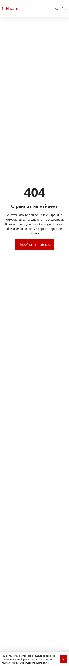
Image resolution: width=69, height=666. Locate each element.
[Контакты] (64, 8)
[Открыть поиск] (57, 8)
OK (64, 659)
